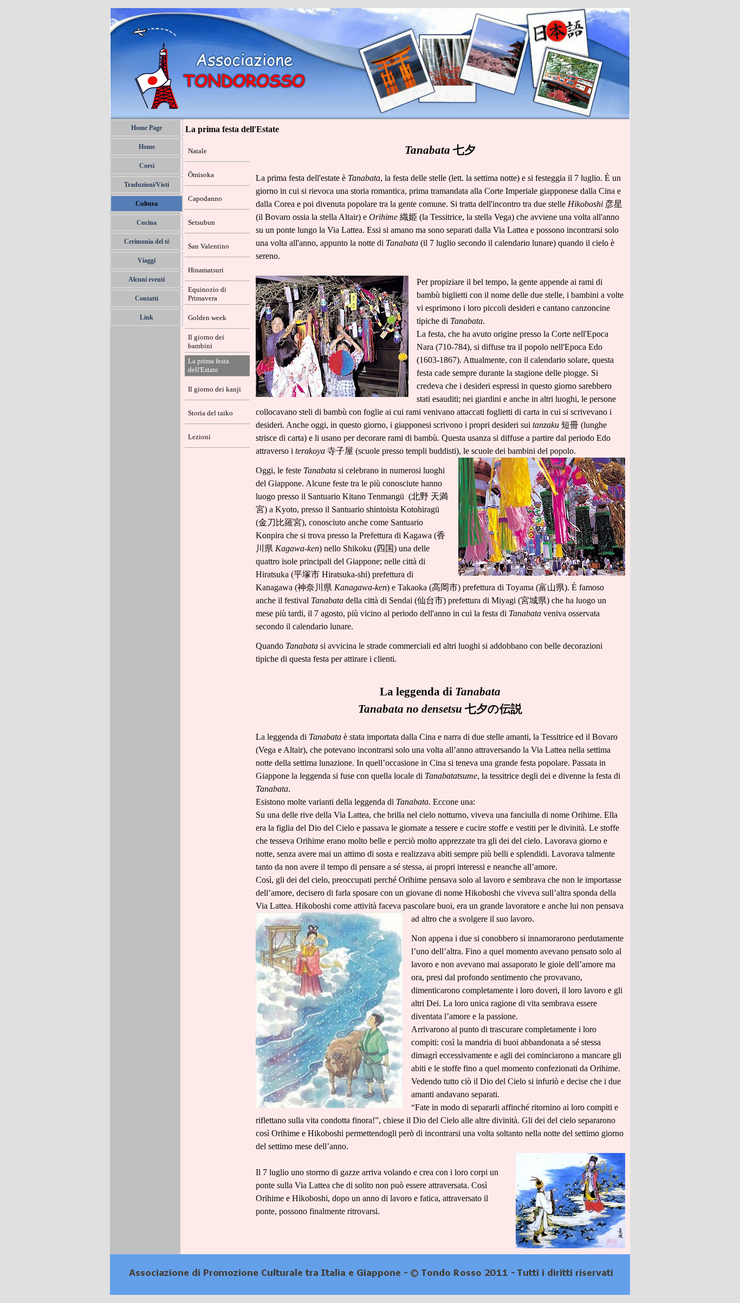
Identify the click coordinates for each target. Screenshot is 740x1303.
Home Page (146, 128)
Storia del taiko (210, 413)
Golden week (207, 318)
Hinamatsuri (206, 270)
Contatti (146, 298)
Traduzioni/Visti (146, 184)
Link (146, 317)
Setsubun (201, 222)
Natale (197, 151)
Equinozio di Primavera (207, 293)
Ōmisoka (201, 175)
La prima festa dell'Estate (208, 365)
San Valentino (208, 246)
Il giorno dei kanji (214, 389)
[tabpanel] (440, 694)
